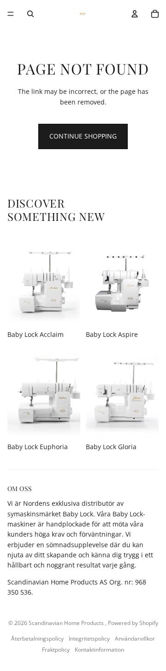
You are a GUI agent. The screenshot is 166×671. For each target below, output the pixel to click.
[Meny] (10, 13)
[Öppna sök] (30, 14)
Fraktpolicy (56, 650)
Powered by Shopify (133, 623)
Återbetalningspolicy (37, 638)
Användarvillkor (135, 638)
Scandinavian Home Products (67, 623)
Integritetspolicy (89, 638)
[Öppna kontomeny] (135, 14)
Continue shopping (83, 136)
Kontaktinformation (99, 650)
